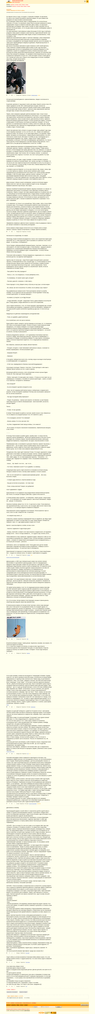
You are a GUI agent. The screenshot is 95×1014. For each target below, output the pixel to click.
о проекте (19, 1009)
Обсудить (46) (19, 95)
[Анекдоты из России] (9, 1)
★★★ (39, 95)
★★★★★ (39, 803)
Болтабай (27, 953)
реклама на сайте (9, 1009)
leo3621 (28, 555)
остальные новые (18, 1002)
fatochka (28, 653)
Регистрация (17, 2)
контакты (15, 1009)
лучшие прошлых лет (27, 1002)
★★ (31, 555)
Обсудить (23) (19, 231)
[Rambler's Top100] (41, 1013)
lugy (26, 986)
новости (28, 1009)
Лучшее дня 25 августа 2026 (17, 0)
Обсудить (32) (19, 555)
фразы (23, 4)
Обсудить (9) (18, 639)
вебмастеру (24, 1009)
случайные (34, 1002)
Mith (27, 639)
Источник (29, 95)
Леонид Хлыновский (32, 803)
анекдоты (12, 4)
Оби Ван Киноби (34, 95)
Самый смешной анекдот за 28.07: (15, 996)
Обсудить (18, 953)
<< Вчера (8, 989)
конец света (12, 751)
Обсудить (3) (18, 653)
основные (12, 1002)
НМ (27, 753)
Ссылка (17, 803)
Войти (13, 2)
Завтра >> (13, 989)
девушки (8, 751)
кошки (7, 704)
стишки (26, 4)
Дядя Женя (28, 962)
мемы (20, 4)
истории (16, 4)
